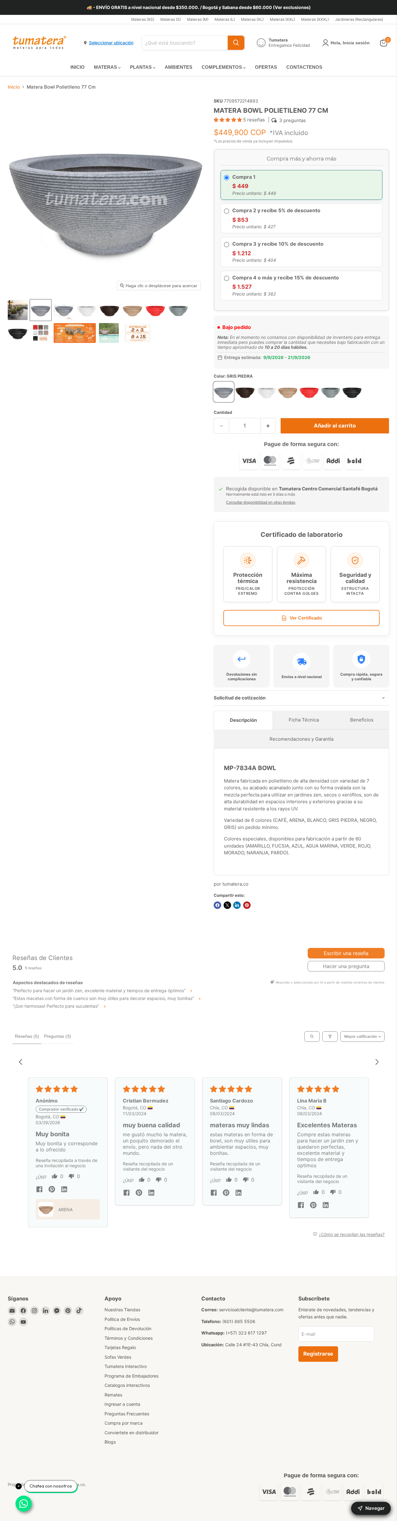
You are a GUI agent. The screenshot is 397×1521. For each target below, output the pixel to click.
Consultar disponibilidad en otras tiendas (260, 502)
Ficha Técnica (304, 720)
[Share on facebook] (39, 1190)
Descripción (243, 720)
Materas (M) (197, 19)
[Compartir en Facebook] (217, 905)
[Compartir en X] (227, 905)
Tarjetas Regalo (120, 1347)
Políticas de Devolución (128, 1328)
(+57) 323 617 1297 (246, 1332)
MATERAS (106, 67)
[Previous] (22, 1062)
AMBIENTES (178, 67)
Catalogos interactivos (127, 1385)
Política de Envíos (122, 1319)
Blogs (110, 1441)
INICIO (77, 67)
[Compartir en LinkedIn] (237, 905)
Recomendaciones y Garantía (301, 739)
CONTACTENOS (304, 67)
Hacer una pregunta (346, 966)
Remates (113, 1394)
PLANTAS (141, 67)
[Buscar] (236, 43)
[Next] (374, 1062)
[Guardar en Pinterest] (247, 905)
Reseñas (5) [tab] (27, 1036)
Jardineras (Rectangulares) (359, 19)
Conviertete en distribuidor (131, 1432)
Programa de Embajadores (131, 1376)
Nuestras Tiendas (122, 1309)
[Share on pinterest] (52, 1190)
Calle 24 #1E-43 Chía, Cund (253, 1344)
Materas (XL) (252, 19)
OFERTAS (266, 67)
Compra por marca (124, 1423)
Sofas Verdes (118, 1357)
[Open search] (312, 1036)
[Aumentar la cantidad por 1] (268, 426)
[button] (17, 310)
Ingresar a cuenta (122, 1404)
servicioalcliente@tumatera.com (251, 1309)
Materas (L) (225, 19)
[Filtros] (330, 1036)
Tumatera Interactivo (126, 1366)
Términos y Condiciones (129, 1338)
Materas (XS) (142, 19)
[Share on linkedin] (64, 1190)
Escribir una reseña (346, 953)
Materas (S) (170, 19)
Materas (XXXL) (315, 19)
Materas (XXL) (282, 19)
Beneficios (361, 720)
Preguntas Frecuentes (127, 1413)
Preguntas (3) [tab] (57, 1036)
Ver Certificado (306, 617)
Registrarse (318, 1354)
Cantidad (223, 412)
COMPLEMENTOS (222, 67)
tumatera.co (235, 884)
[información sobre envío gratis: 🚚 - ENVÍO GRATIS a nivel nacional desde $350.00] (198, 7)
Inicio (14, 87)
